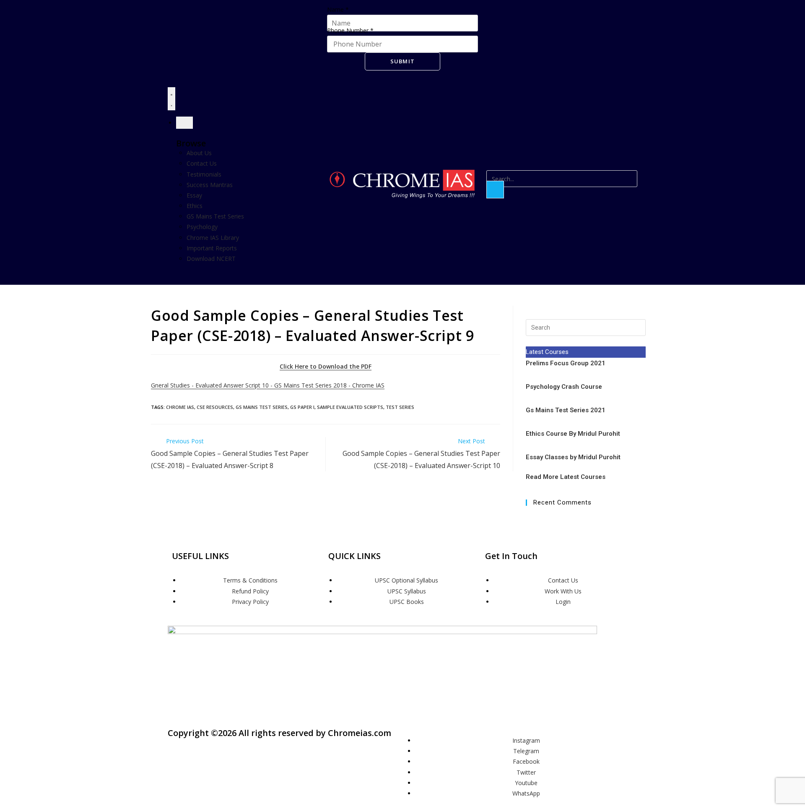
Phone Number (350, 30)
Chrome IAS (180, 407)
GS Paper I (302, 407)
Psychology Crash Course (564, 386)
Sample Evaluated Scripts (350, 407)
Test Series (400, 407)
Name (338, 9)
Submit (402, 61)
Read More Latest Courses (565, 477)
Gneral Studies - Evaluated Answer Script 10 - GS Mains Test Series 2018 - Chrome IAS (267, 385)
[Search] (495, 189)
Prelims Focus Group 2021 (566, 363)
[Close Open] (184, 123)
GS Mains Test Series (262, 407)
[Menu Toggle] (171, 98)
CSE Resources (215, 407)
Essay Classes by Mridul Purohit (573, 457)
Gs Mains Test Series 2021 (565, 410)
